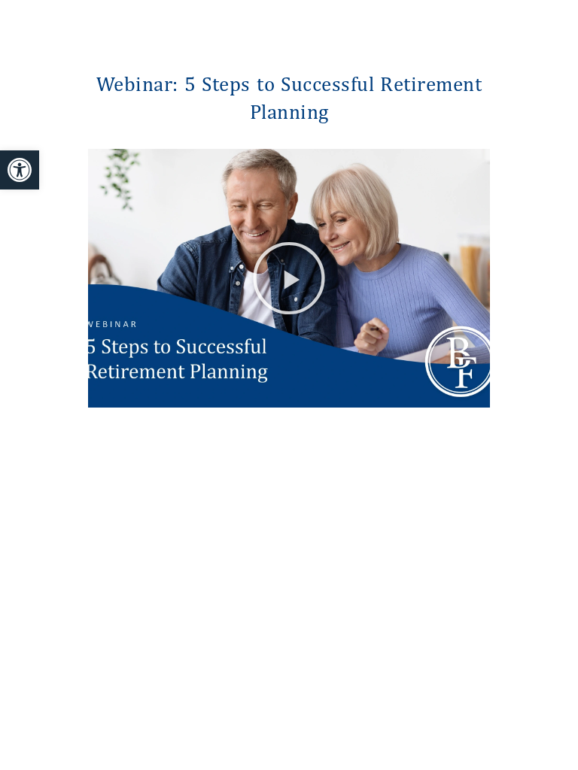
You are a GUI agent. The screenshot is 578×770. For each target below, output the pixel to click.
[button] (289, 278)
